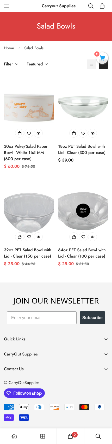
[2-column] (103, 64)
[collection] (42, 436)
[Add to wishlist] (28, 133)
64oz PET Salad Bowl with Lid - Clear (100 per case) (82, 253)
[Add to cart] (19, 133)
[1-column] (91, 64)
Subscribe (92, 317)
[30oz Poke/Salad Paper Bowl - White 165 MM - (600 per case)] (29, 107)
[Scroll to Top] (102, 416)
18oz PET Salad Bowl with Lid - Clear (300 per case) (81, 149)
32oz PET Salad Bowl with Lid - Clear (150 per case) (27, 253)
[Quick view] (38, 133)
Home (9, 48)
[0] (102, 6)
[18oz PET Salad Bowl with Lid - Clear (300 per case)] (83, 107)
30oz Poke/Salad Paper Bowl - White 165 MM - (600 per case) (26, 152)
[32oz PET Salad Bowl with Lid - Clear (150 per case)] (29, 210)
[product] (14, 436)
